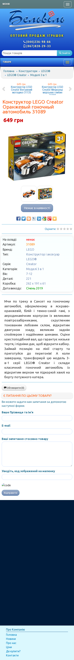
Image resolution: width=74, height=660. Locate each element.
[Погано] (61, 228)
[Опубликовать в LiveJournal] (34, 218)
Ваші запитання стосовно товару (25, 438)
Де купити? (13, 651)
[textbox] (29, 53)
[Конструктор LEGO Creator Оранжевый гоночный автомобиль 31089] (37, 156)
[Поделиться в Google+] (49, 218)
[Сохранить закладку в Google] (44, 218)
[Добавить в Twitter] (24, 218)
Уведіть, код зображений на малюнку (28, 471)
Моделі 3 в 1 (38, 75)
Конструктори (28, 71)
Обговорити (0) (15, 387)
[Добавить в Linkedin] (39, 218)
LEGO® (45, 71)
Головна (8, 71)
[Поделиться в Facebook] (18, 218)
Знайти (65, 53)
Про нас (11, 642)
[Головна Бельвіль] (37, 20)
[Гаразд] (67, 228)
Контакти (12, 655)
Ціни (9, 647)
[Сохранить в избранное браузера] (54, 218)
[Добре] (71, 228)
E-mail (6, 425)
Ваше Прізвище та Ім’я (17, 412)
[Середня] (64, 228)
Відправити (10, 492)
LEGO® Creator (17, 75)
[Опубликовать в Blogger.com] (29, 218)
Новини (11, 638)
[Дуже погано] (58, 228)
